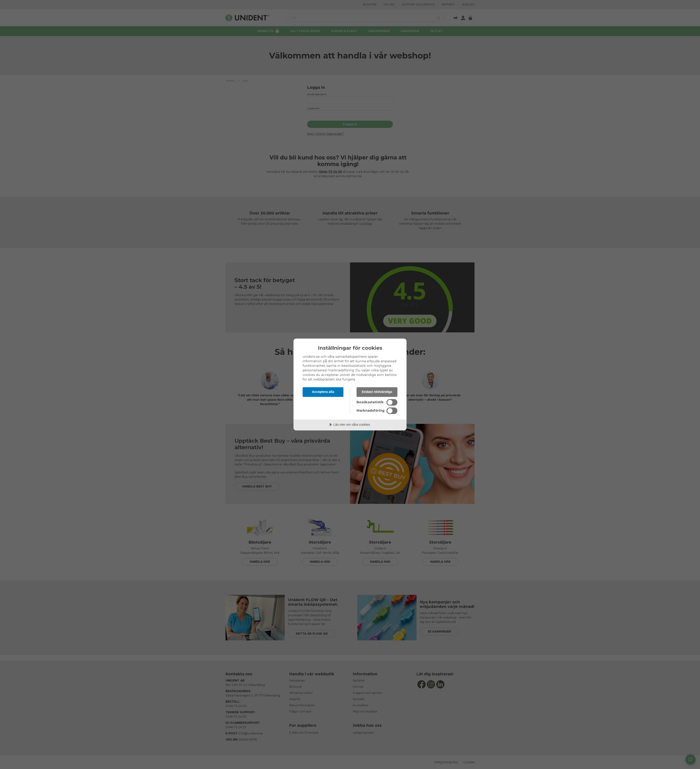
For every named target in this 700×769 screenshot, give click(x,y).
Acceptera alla (323, 392)
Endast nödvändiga (377, 392)
